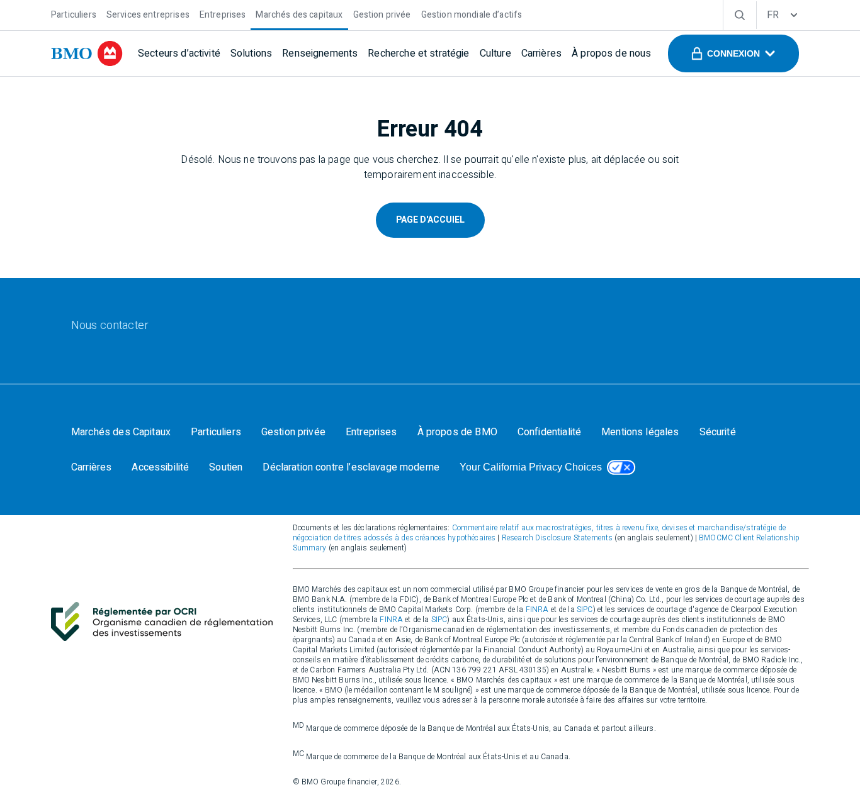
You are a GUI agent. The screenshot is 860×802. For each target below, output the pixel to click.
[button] (733, 53)
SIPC (585, 609)
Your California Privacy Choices (531, 467)
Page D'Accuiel (430, 219)
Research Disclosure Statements (557, 537)
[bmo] (87, 53)
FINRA (537, 609)
